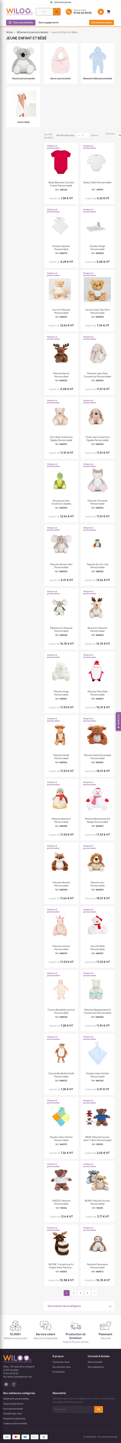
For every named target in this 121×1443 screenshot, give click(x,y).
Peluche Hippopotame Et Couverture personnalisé (97, 1011)
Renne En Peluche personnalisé (97, 629)
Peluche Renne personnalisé (61, 375)
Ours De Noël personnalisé (97, 948)
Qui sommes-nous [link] (61, 1367)
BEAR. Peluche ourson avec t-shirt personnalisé (97, 1139)
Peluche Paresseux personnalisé (97, 1266)
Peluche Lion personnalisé (97, 884)
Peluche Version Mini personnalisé (61, 566)
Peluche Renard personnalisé (61, 884)
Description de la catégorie (64, 1306)
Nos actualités (95, 1362)
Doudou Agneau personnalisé (61, 248)
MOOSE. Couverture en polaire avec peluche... (61, 1266)
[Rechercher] (56, 11)
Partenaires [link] (58, 1371)
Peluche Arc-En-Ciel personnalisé (97, 566)
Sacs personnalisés (13, 1408)
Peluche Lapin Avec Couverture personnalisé (97, 375)
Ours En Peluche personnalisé (61, 311)
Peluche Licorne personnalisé (61, 948)
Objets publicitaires (13, 1403)
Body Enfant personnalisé (97, 182)
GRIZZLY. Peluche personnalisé (61, 1202)
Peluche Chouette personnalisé (97, 502)
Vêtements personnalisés (16, 1398)
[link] (63, 2)
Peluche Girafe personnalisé (61, 757)
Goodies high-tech (12, 1413)
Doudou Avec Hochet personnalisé (97, 1075)
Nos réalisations (96, 1367)
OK (98, 1409)
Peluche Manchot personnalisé (61, 820)
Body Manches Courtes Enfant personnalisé (61, 184)
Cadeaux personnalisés (15, 1423)
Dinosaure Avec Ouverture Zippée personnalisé (61, 503)
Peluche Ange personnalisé (61, 693)
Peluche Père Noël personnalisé (97, 693)
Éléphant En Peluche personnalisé (61, 629)
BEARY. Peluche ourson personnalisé (97, 1202)
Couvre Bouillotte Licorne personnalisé (61, 1011)
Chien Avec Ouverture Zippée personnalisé (97, 439)
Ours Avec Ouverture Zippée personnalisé (61, 439)
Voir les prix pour (65, 135)
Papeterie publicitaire (14, 1418)
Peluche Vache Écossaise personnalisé (97, 757)
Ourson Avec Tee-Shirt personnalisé (97, 311)
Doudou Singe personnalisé (97, 248)
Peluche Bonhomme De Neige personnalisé (97, 820)
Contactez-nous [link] (60, 1362)
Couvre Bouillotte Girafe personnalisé (61, 1075)
